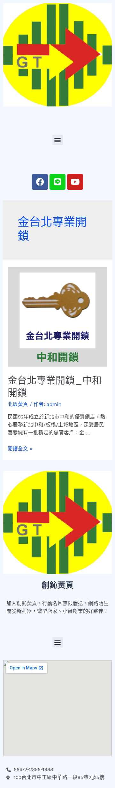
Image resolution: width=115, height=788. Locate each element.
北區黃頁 (18, 404)
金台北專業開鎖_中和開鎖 (55, 386)
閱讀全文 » (20, 449)
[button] (57, 140)
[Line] (57, 182)
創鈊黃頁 (57, 585)
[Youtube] (75, 182)
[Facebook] (40, 182)
